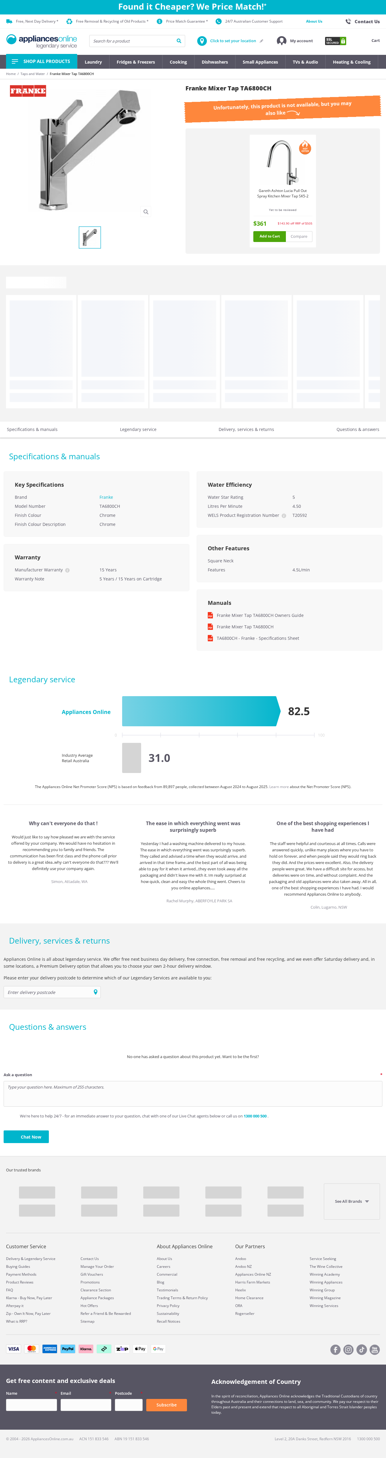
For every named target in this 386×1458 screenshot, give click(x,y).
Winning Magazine (325, 1297)
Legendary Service (39, 1258)
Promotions (90, 1282)
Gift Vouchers (92, 1274)
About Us (314, 21)
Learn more (279, 786)
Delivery (13, 1258)
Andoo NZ (243, 1266)
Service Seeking (323, 1258)
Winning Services (324, 1305)
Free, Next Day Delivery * (37, 21)
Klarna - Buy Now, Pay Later (29, 1297)
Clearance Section (96, 1290)
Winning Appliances (326, 1282)
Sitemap (87, 1321)
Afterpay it (15, 1305)
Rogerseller (245, 1313)
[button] (295, 41)
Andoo (240, 1258)
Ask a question (18, 1074)
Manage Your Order (97, 1266)
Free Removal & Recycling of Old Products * (112, 21)
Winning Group (322, 1290)
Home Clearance (249, 1297)
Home (11, 73)
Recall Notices (168, 1321)
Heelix (240, 1290)
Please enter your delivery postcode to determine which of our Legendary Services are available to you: (108, 978)
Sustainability (168, 1313)
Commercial (167, 1274)
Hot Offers (89, 1305)
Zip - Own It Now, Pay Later (28, 1313)
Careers (163, 1266)
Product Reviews (19, 1282)
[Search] (179, 41)
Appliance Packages (97, 1297)
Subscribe (167, 1405)
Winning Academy (325, 1274)
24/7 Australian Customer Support (254, 21)
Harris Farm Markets (252, 1282)
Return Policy (197, 1297)
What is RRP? (16, 1321)
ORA (238, 1305)
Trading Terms (169, 1297)
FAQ (9, 1290)
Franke (106, 497)
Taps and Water (33, 73)
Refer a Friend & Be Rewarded (106, 1313)
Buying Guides (18, 1266)
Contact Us (90, 1258)
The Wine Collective (326, 1266)
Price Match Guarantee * (187, 21)
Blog (160, 1282)
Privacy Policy (168, 1305)
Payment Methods (21, 1274)
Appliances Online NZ (253, 1274)
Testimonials (167, 1290)
